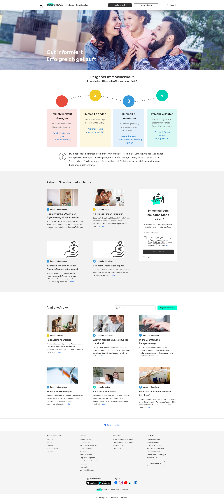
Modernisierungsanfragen (156, 455)
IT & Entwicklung (86, 449)
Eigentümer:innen (82, 5)
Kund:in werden (156, 463)
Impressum (51, 452)
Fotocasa (83, 464)
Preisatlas (83, 452)
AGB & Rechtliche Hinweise (123, 439)
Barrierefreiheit (52, 449)
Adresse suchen (86, 455)
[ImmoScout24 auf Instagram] (121, 484)
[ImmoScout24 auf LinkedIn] (136, 484)
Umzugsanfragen (153, 452)
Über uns (50, 439)
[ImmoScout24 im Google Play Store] (104, 484)
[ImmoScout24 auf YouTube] (126, 484)
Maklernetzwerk (153, 442)
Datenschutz (118, 445)
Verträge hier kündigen (88, 445)
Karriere (49, 442)
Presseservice (85, 442)
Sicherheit (117, 449)
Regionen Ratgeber (87, 458)
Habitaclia (84, 467)
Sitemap (50, 445)
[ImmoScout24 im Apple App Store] (92, 484)
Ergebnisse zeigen (167, 308)
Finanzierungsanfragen (155, 449)
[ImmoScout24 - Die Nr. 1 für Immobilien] (102, 489)
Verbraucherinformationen (123, 442)
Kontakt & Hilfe (85, 439)
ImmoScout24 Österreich (89, 461)
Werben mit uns (152, 458)
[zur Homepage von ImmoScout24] (55, 6)
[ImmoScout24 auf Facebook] (116, 484)
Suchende (70, 5)
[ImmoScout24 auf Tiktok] (131, 484)
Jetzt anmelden (158, 252)
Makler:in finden (146, 5)
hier (166, 245)
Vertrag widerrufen (87, 470)
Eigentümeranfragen (154, 445)
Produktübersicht (153, 439)
